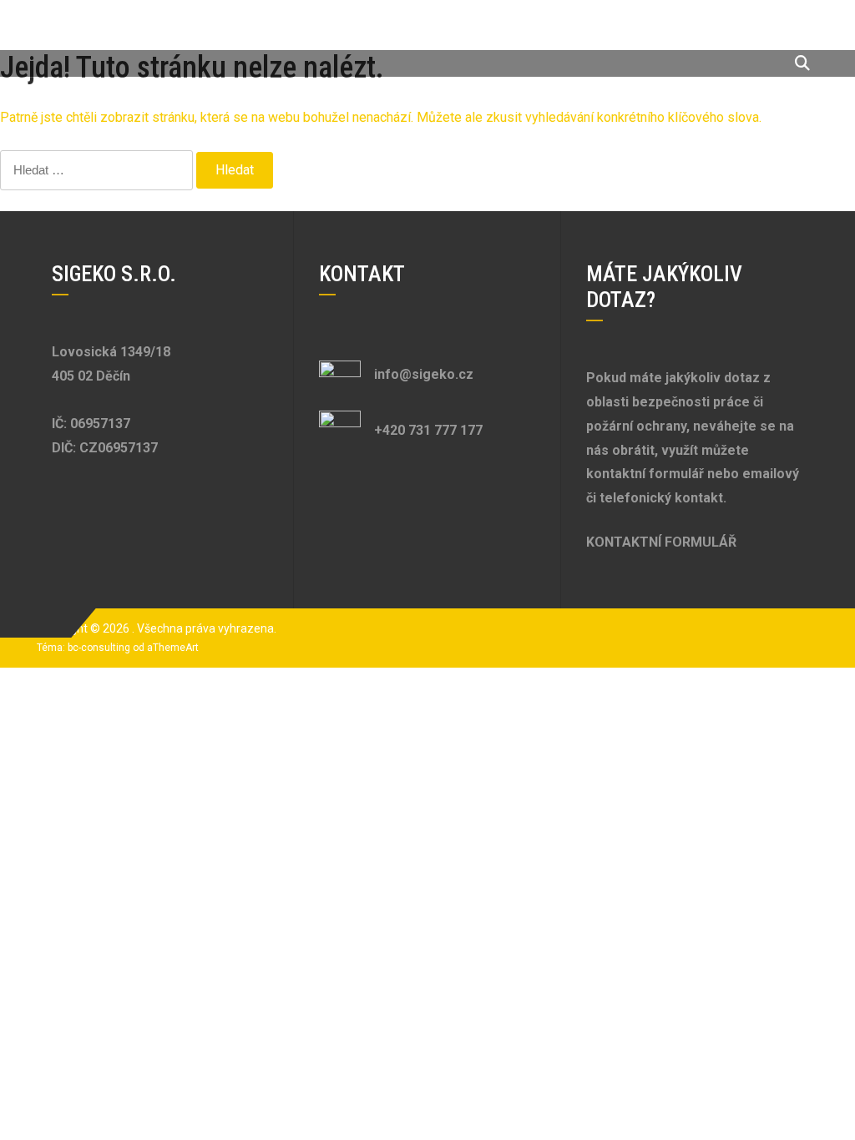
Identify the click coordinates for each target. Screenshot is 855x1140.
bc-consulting (99, 647)
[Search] (802, 63)
